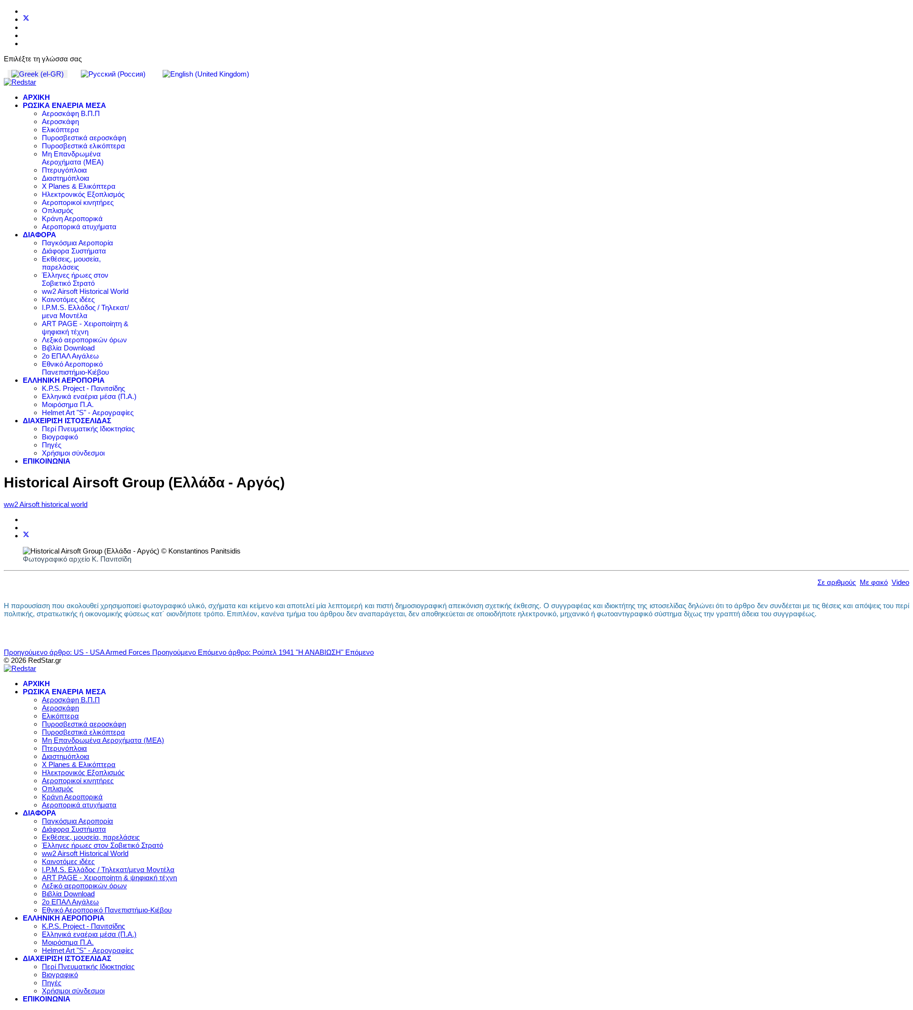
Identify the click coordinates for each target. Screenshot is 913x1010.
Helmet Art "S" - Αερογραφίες (88, 412)
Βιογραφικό (60, 437)
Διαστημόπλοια (65, 178)
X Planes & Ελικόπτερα (79, 186)
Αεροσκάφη (60, 121)
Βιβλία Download (68, 348)
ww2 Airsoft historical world (45, 504)
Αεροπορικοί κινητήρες (78, 202)
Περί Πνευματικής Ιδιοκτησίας (88, 429)
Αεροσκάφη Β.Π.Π (71, 113)
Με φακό (874, 582)
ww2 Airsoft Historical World (85, 291)
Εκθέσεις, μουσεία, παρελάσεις (71, 263)
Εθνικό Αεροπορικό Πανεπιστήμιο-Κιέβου (75, 368)
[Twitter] (26, 19)
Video (900, 582)
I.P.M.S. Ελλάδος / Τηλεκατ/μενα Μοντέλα (85, 311)
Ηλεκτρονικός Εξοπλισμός (83, 194)
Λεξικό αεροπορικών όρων (84, 340)
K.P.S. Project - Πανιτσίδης (83, 388)
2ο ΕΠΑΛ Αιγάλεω (70, 356)
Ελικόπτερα (60, 130)
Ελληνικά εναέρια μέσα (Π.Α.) (89, 396)
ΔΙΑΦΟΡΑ (39, 235)
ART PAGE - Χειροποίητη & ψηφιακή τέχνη (85, 328)
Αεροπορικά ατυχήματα (79, 227)
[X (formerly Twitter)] (26, 536)
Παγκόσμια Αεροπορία (77, 243)
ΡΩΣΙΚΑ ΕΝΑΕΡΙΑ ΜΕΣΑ (64, 105)
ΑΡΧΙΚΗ (36, 97)
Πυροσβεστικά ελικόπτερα (83, 146)
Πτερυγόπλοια (64, 170)
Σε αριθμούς (836, 582)
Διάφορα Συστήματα (74, 251)
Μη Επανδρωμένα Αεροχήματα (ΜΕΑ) (73, 158)
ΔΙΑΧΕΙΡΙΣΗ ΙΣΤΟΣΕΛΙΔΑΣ (67, 421)
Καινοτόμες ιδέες (68, 299)
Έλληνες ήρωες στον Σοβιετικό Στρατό (75, 279)
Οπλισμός (57, 210)
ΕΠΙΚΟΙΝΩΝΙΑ (46, 461)
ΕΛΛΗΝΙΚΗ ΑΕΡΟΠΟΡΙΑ (64, 380)
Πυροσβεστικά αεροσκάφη (84, 138)
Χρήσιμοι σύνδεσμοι (73, 453)
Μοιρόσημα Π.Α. (68, 404)
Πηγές (51, 445)
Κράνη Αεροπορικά (72, 218)
